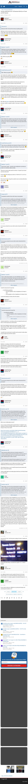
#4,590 (26, 271)
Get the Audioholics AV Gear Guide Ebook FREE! (14, 659)
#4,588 (26, 223)
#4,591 (26, 304)
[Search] (26, 6)
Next (19, 591)
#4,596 (26, 446)
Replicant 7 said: (4, 47)
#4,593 (26, 356)
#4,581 (26, 23)
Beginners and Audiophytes (7, 632)
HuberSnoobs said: (5, 238)
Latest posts (3, 620)
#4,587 (26, 190)
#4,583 (26, 66)
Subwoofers (5, 638)
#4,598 (26, 536)
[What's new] (24, 6)
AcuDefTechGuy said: (5, 70)
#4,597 (26, 481)
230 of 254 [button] (14, 591)
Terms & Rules (24, 781)
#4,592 (26, 341)
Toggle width (4, 779)
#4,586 (26, 160)
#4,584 (26, 113)
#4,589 (26, 235)
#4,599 (26, 572)
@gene (7, 101)
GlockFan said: (4, 409)
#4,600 (26, 585)
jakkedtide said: (4, 450)
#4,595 (26, 405)
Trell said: (3, 26)
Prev (9, 591)
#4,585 (26, 139)
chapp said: (3, 194)
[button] (1, 6)
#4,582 (26, 43)
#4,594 (26, 374)
